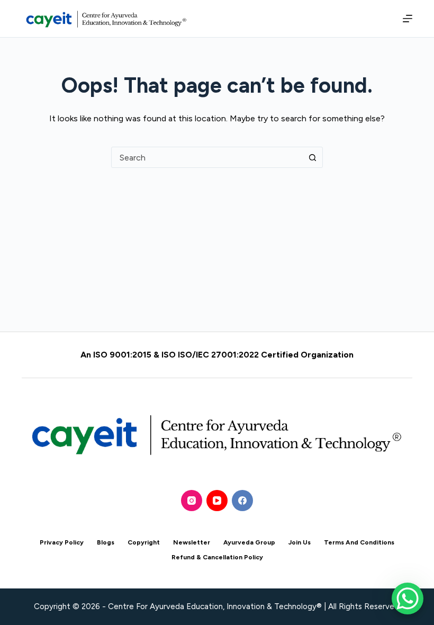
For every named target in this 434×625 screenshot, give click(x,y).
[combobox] (207, 157)
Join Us (299, 542)
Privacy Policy (62, 542)
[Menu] (405, 18)
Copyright (144, 542)
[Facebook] (242, 500)
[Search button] (312, 157)
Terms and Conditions (359, 542)
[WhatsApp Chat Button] (407, 598)
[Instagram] (191, 500)
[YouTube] (217, 500)
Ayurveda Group (249, 542)
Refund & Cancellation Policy (217, 557)
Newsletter (191, 542)
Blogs (105, 542)
